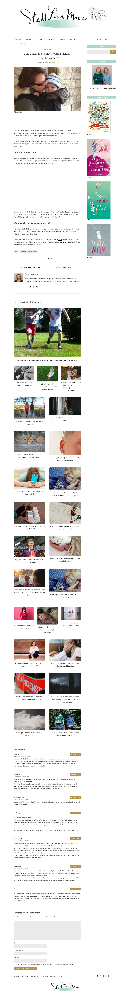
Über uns (45, 976)
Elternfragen (20, 43)
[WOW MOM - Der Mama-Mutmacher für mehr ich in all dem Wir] (98, 200)
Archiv (60, 976)
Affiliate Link (91, 134)
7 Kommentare (53, 62)
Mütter (61, 39)
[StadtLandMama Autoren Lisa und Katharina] (102, 75)
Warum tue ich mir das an (50, 217)
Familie (28, 39)
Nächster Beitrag (64, 267)
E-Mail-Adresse (19, 950)
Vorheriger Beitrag (30, 267)
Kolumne (17, 39)
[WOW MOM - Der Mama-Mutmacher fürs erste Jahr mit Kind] (98, 240)
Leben (50, 39)
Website (16, 957)
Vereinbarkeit (32, 251)
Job (16, 251)
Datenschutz (35, 976)
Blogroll (52, 976)
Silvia (15, 774)
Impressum (25, 976)
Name (16, 943)
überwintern (67, 242)
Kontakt (72, 39)
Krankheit (23, 251)
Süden (60, 239)
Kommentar (18, 920)
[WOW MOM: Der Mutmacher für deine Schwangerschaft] (98, 157)
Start (15, 43)
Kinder (40, 39)
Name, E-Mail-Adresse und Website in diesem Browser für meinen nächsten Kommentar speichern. (44, 964)
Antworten (75, 754)
